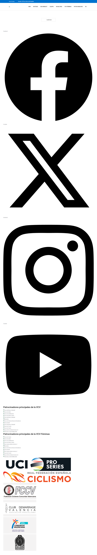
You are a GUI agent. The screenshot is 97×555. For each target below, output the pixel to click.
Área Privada (11, 1)
